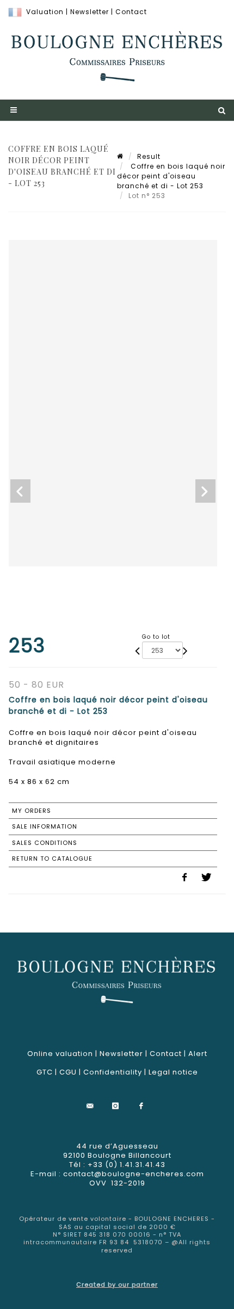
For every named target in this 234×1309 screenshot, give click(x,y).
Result (149, 156)
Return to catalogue (52, 858)
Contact (131, 11)
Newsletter (89, 11)
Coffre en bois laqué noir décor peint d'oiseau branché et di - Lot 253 (171, 176)
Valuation (45, 11)
